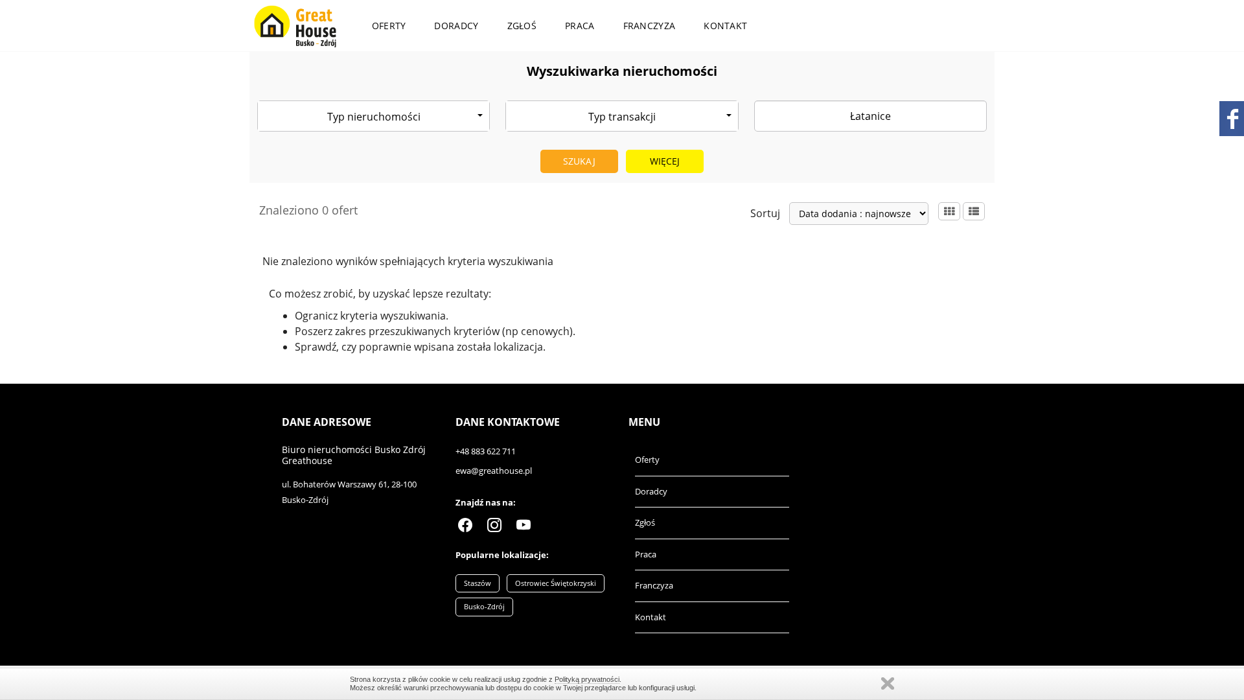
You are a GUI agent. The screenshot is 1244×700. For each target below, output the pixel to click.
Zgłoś (522, 25)
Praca (580, 25)
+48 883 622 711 (485, 451)
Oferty (389, 25)
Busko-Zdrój (484, 606)
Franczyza (649, 25)
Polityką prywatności (587, 679)
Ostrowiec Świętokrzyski (555, 583)
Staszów (477, 583)
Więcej (665, 161)
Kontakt (725, 25)
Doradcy (456, 25)
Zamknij (887, 683)
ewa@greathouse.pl (493, 470)
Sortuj (765, 213)
